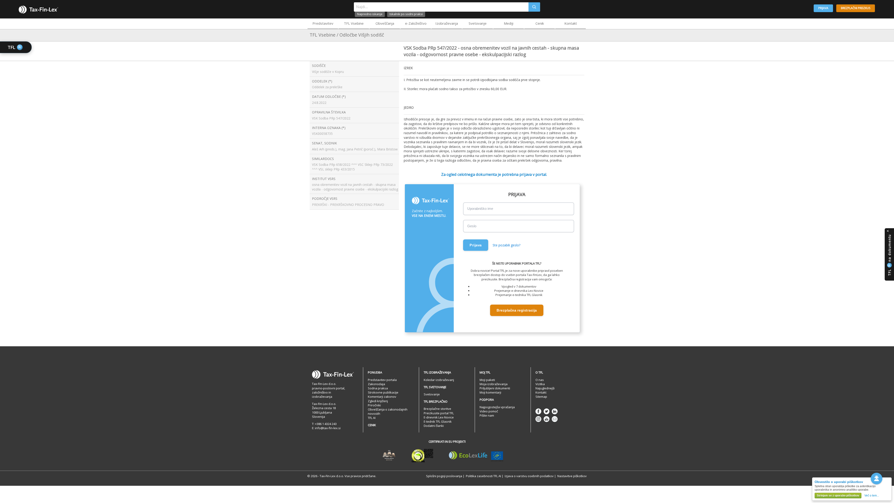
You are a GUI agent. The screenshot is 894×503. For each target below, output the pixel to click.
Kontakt (570, 23)
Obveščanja (385, 23)
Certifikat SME (422, 455)
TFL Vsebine (354, 23)
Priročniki (374, 405)
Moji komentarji (490, 392)
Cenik (539, 23)
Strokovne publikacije (383, 392)
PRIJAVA (823, 8)
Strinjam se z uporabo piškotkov (838, 495)
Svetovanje (478, 23)
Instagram (538, 419)
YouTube (546, 419)
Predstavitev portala (382, 380)
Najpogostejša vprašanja (497, 407)
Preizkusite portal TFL (439, 413)
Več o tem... (871, 495)
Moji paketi (487, 380)
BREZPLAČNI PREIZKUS (855, 8)
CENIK (372, 425)
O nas (539, 380)
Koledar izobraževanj (439, 380)
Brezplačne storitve (437, 409)
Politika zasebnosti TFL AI (483, 476)
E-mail (555, 419)
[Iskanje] (534, 7)
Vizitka (540, 384)
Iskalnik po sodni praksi (406, 14)
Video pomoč (489, 411)
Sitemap (541, 396)
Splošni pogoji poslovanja (444, 476)
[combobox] (441, 7)
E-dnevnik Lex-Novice (439, 417)
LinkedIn (555, 411)
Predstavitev (322, 23)
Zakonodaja (376, 384)
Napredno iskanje (370, 14)
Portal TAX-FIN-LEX (38, 9)
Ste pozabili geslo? (506, 245)
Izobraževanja (446, 23)
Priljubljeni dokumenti (495, 388)
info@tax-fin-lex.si (328, 428)
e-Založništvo (416, 23)
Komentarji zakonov (382, 396)
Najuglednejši (545, 388)
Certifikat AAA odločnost (389, 455)
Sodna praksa (378, 388)
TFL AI (372, 418)
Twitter (546, 411)
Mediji (508, 23)
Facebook (538, 411)
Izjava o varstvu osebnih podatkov (529, 476)
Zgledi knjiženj (378, 401)
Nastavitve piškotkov (572, 476)
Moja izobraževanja (494, 384)
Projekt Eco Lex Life (476, 455)
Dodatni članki (434, 426)
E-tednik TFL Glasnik (438, 421)
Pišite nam (487, 415)
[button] (876, 478)
